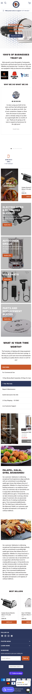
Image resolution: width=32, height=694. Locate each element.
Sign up (25, 658)
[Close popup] (29, 682)
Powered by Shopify (16, 690)
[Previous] (6, 75)
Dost (23, 616)
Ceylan (23, 191)
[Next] (26, 75)
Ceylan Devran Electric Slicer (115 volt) (8, 614)
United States (15, 666)
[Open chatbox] (28, 690)
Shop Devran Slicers (16, 36)
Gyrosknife (24, 434)
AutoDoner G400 (26, 432)
